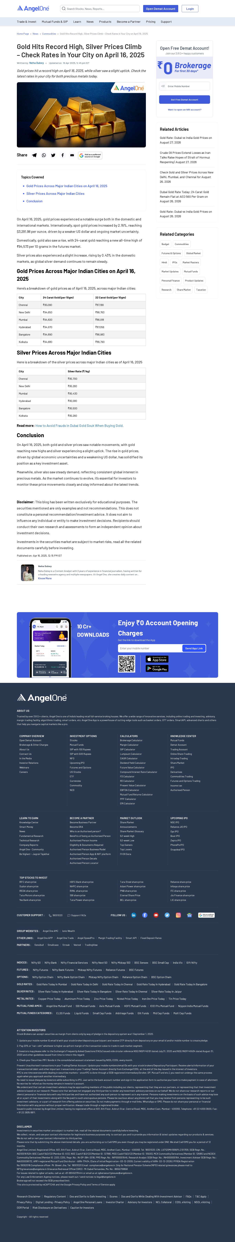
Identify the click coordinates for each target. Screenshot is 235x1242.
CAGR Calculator (129, 758)
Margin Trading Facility (110, 937)
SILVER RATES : (26, 991)
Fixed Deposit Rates (151, 937)
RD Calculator (127, 780)
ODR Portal (23, 1207)
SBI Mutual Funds (85, 1006)
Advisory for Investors (140, 1202)
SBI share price (77, 895)
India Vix (178, 962)
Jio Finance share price (182, 895)
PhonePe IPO (177, 844)
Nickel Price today (127, 998)
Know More (45, 578)
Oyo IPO (174, 831)
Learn (77, 21)
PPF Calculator (128, 798)
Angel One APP (45, 937)
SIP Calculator (127, 749)
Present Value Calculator (133, 785)
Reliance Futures (115, 969)
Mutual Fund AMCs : (30, 1005)
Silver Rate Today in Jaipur (166, 991)
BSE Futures (136, 969)
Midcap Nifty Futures (90, 969)
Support (166, 21)
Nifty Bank (51, 962)
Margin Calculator (129, 744)
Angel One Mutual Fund (59, 1006)
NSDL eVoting (202, 1202)
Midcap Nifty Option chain (103, 977)
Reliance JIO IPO (178, 826)
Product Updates (194, 280)
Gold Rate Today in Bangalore (190, 984)
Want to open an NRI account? (184, 109)
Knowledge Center (28, 822)
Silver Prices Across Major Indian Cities (55, 193)
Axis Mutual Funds (109, 1006)
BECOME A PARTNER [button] (82, 818)
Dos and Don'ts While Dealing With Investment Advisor (151, 1196)
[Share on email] (72, 155)
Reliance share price (180, 881)
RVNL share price (79, 890)
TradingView (91, 944)
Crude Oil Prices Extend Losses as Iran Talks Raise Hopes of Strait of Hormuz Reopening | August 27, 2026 (185, 157)
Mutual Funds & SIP (55, 21)
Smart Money (26, 826)
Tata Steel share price (131, 881)
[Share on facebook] (62, 155)
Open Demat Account (160, 8)
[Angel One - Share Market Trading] (33, 9)
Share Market (184, 289)
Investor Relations (28, 762)
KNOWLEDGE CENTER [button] (183, 736)
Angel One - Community (31, 849)
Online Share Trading (181, 753)
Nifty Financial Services (74, 962)
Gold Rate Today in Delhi (84, 984)
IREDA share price (28, 890)
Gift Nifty (191, 962)
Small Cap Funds (102, 1013)
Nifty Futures (40, 969)
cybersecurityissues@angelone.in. (115, 1172)
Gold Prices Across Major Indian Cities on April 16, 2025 (66, 186)
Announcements (128, 826)
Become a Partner (129, 21)
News (90, 21)
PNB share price (128, 890)
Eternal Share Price (130, 895)
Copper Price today (49, 998)
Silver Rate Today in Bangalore (94, 991)
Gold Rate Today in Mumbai (52, 984)
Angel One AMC (50, 930)
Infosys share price (180, 886)
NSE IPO (174, 822)
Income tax (176, 785)
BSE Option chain (161, 977)
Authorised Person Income (83, 840)
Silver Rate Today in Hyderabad (55, 991)
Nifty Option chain (42, 977)
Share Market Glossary (132, 831)
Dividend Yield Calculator (133, 762)
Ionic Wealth (68, 930)
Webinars (24, 767)
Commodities (182, 244)
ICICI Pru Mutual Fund (162, 1006)
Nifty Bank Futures (63, 969)
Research (166, 289)
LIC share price (178, 899)
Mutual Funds (191, 271)
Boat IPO (175, 835)
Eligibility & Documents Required (86, 844)
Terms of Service (100, 1184)
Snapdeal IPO (177, 849)
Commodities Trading (181, 776)
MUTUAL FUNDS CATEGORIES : (35, 1013)
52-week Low (127, 840)
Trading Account (179, 749)
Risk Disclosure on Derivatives (50, 1207)
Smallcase (53, 944)
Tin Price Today (177, 998)
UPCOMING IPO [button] (179, 818)
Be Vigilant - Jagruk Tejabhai (34, 853)
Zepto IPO (175, 840)
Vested (77, 944)
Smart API (131, 937)
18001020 (57, 915)
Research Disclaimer (28, 1196)
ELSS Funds (63, 1013)
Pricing (150, 21)
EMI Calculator (127, 803)
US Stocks (75, 771)
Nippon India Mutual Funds (193, 1006)
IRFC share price (27, 881)
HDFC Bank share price (81, 881)
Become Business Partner (83, 822)
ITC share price (178, 890)
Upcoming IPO (77, 762)
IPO (172, 767)
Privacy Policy (79, 1184)
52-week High (127, 835)
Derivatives (176, 771)
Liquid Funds (81, 1013)
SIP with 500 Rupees (80, 753)
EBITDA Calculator (129, 789)
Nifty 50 (36, 962)
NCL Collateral (164, 1202)
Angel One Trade (65, 937)
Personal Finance (171, 280)
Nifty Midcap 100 (120, 962)
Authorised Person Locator (84, 862)
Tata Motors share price (32, 895)
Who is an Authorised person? (85, 831)
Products (105, 21)
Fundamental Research (31, 835)
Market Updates (170, 271)
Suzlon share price (28, 886)
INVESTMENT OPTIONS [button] (83, 736)
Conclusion (34, 201)
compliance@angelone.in (102, 1165)
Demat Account (178, 744)
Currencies (75, 780)
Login (190, 8)
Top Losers (126, 849)
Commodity (76, 785)
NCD (72, 789)
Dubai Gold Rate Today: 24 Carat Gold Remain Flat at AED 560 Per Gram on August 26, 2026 (184, 196)
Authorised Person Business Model (87, 849)
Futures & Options (171, 253)
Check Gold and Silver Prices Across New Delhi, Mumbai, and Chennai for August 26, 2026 (186, 176)
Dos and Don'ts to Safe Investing (88, 1196)
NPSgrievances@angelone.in (32, 1169)
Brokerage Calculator (131, 740)
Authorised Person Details (83, 858)
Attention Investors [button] (31, 1030)
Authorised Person (180, 789)
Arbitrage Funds (124, 1013)
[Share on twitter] (53, 155)
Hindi (164, 262)
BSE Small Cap (160, 962)
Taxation (201, 289)
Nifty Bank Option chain (71, 977)
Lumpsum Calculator (131, 753)
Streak (66, 944)
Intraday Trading (179, 758)
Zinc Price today (103, 998)
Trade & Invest (26, 21)
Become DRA (76, 826)
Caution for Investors (82, 1207)
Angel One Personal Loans (87, 1202)
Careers (23, 771)
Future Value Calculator (132, 767)
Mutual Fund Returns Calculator (136, 794)
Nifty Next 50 (99, 962)
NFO (72, 758)
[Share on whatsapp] (43, 155)
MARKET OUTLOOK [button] (131, 818)
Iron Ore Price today (153, 998)
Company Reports (28, 844)
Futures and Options (80, 767)
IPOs (174, 262)
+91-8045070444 (74, 1172)
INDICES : (22, 962)
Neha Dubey (36, 62)
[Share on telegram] (34, 155)
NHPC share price (79, 886)
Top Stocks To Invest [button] (33, 877)
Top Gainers (126, 844)
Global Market (193, 253)
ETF (72, 776)
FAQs (188, 1196)
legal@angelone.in (106, 1176)
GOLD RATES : (25, 984)
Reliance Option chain (134, 977)
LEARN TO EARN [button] (28, 818)
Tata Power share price (82, 899)
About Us (24, 749)
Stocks (73, 740)
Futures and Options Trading (185, 780)
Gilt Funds (143, 1013)
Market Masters (191, 262)
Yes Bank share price (30, 899)
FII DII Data (125, 853)
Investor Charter (115, 1202)
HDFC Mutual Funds (135, 1006)
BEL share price (128, 899)
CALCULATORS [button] (129, 736)
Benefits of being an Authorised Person (90, 835)
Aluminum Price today (77, 998)
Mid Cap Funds (161, 1013)
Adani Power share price (132, 886)
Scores (114, 1196)
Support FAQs (78, 915)
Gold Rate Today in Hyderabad (153, 984)
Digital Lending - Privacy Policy (53, 1202)
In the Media (25, 758)
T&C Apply (200, 1196)
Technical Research (29, 840)
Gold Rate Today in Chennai (117, 984)
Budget (165, 244)
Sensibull (39, 944)
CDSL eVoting (183, 1202)
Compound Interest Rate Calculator (138, 771)
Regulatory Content (55, 1196)
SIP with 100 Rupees (80, 749)
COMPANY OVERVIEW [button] (31, 736)
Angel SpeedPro (86, 937)
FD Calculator (127, 776)
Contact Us (25, 753)
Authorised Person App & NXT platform (90, 853)
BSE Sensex (141, 962)
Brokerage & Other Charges (33, 744)
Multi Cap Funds (182, 1013)
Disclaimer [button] (24, 1126)
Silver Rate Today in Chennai (131, 991)
